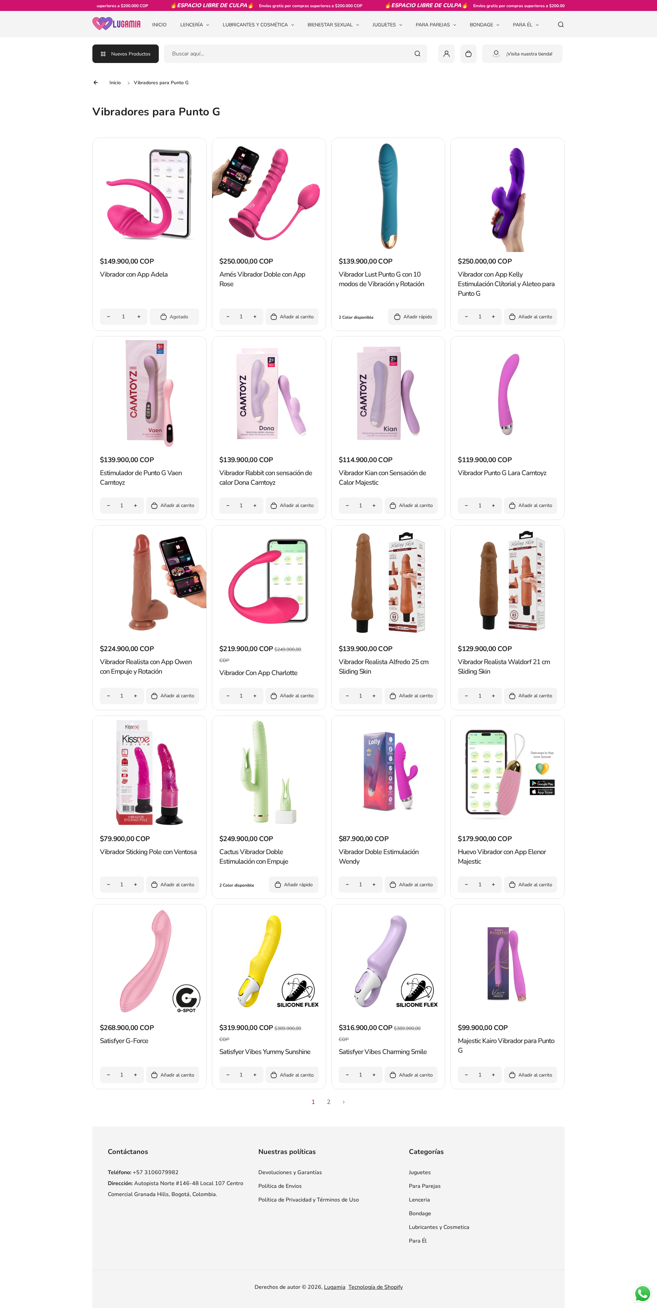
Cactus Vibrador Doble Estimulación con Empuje (253, 856)
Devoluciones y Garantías (290, 1172)
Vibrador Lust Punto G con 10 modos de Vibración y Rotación (381, 279)
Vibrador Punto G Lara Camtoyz (502, 473)
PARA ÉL (522, 25)
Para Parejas (425, 1186)
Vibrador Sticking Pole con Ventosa (148, 851)
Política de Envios (280, 1186)
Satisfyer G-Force (124, 1040)
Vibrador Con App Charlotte (258, 672)
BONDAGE (481, 25)
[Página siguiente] (343, 1101)
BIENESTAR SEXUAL (330, 25)
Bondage (420, 1213)
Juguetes (420, 1172)
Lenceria (419, 1200)
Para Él (418, 1241)
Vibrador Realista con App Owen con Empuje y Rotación (146, 666)
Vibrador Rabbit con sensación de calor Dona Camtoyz (265, 477)
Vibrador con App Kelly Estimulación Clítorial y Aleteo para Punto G (506, 284)
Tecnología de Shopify (375, 1287)
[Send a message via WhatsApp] (643, 1294)
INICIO (159, 25)
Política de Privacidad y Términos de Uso (308, 1200)
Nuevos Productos (131, 54)
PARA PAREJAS (433, 25)
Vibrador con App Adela (134, 274)
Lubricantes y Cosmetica (439, 1227)
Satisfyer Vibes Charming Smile (383, 1051)
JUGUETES (384, 25)
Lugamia (335, 1287)
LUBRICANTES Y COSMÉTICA (255, 25)
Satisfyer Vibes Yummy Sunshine (264, 1051)
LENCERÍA (191, 25)
